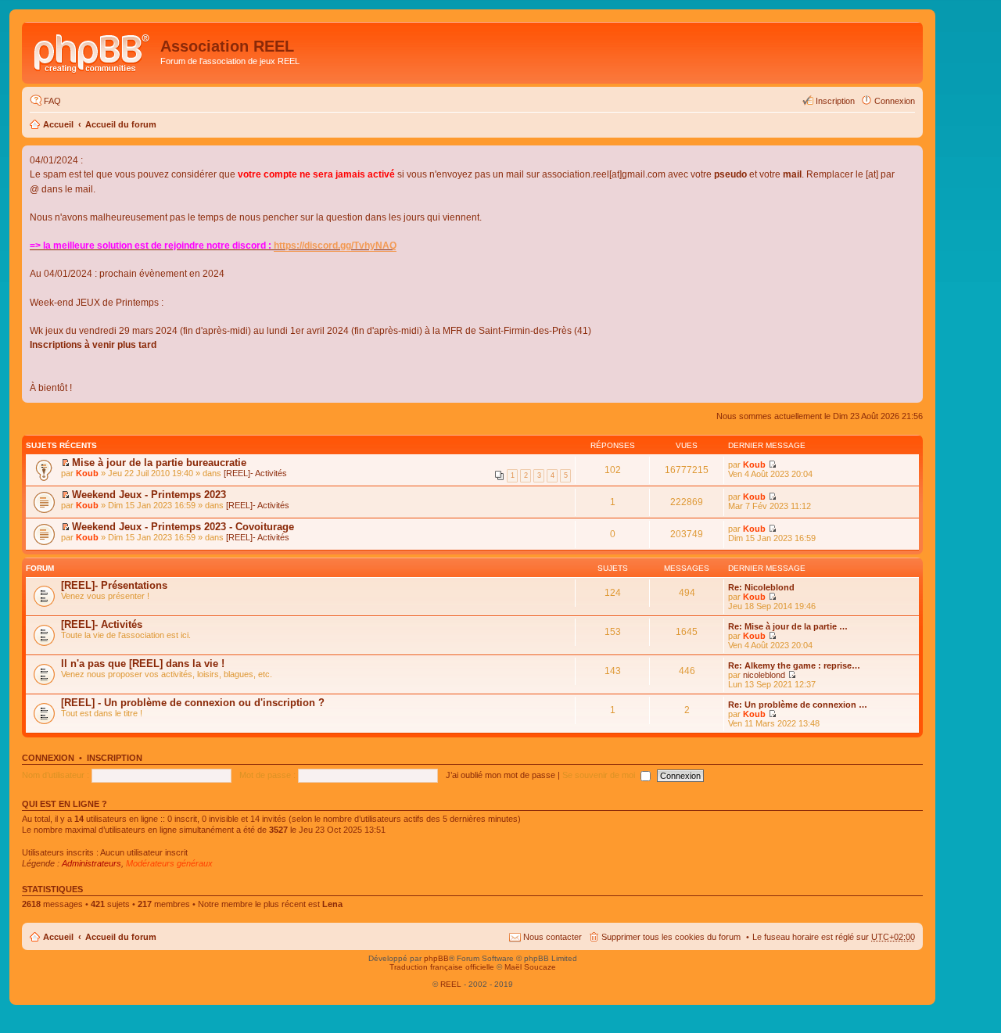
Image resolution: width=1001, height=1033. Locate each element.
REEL (450, 984)
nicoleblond (764, 675)
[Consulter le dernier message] (772, 596)
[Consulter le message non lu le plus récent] (65, 463)
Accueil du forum (120, 124)
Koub (87, 473)
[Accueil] (93, 51)
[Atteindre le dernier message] (772, 464)
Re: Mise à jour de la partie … (788, 626)
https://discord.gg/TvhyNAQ (335, 245)
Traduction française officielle (441, 967)
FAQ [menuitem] (52, 101)
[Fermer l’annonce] (910, 158)
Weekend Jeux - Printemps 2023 (149, 494)
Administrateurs (91, 863)
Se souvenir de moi (599, 775)
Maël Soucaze (530, 967)
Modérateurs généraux (169, 863)
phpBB (436, 958)
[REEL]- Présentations (114, 585)
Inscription (114, 757)
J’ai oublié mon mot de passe (500, 775)
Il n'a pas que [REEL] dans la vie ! (142, 663)
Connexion (48, 757)
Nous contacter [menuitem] (552, 937)
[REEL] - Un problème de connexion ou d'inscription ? (193, 702)
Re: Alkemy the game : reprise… (794, 665)
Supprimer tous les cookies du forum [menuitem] (671, 937)
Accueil (58, 124)
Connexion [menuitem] (894, 101)
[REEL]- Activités (255, 473)
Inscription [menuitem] (835, 101)
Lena (332, 904)
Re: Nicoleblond (761, 587)
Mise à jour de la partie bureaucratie (159, 462)
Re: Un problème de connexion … (797, 704)
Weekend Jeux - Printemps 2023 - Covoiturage (183, 527)
